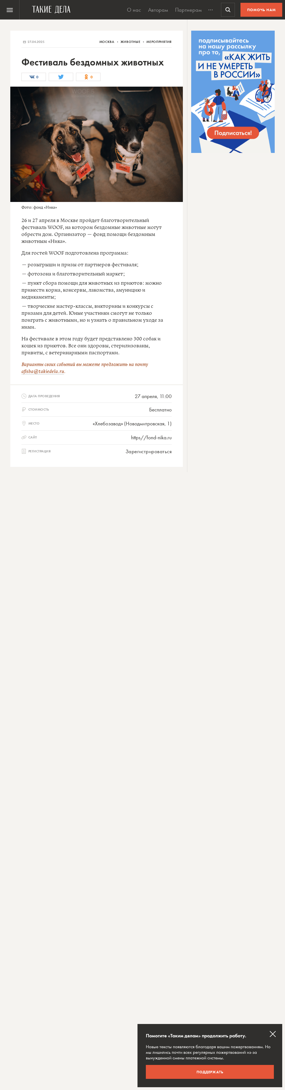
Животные (131, 42)
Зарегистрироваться (149, 451)
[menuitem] (9, 9)
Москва (107, 42)
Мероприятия (159, 42)
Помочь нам (261, 9)
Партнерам (188, 9)
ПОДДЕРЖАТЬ (209, 1071)
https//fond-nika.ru (151, 437)
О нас (134, 9)
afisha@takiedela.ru (42, 371)
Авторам (158, 9)
